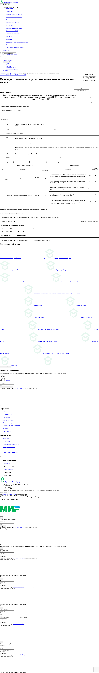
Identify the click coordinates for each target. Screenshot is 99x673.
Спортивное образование (13, 33)
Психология (9, 25)
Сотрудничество (10, 66)
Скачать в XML (14, 75)
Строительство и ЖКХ (12, 31)
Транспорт (9, 39)
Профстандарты (7, 431)
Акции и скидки (10, 65)
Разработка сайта (4, 492)
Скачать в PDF (22, 75)
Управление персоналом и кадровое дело (17, 42)
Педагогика (9, 36)
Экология (8, 45)
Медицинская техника (12, 19)
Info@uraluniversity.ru (8, 469)
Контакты (5, 70)
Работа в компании (11, 67)
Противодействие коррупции (14, 28)
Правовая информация (12, 69)
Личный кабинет (7, 60)
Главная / (2, 73)
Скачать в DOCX (5, 75)
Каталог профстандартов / (12, 73)
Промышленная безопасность (14, 14)
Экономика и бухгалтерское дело (15, 47)
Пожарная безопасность (12, 22)
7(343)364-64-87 (7, 463)
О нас (7, 63)
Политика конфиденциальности (11, 425)
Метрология (9, 8)
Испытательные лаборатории (14, 17)
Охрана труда (9, 11)
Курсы (4, 58)
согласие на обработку (19, 388)
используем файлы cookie (9, 494)
